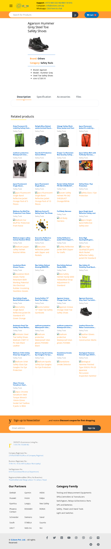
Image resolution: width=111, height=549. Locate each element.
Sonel (42, 517)
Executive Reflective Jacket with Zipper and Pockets (43, 239)
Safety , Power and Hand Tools (70, 509)
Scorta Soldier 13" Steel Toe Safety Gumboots (42, 299)
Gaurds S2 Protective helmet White (43, 154)
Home (6, 15)
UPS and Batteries (65, 505)
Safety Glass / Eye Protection (86, 185)
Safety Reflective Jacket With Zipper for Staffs (65, 239)
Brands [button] (7, 23)
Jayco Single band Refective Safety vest (87, 212)
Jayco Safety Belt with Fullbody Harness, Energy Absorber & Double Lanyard (87, 154)
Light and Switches (65, 513)
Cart (92, 15)
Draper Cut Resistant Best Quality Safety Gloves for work (65, 154)
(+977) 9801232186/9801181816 (58, 2)
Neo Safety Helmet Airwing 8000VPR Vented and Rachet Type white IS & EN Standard (42, 266)
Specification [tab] (44, 96)
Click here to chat (54, 8)
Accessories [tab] (63, 96)
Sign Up (91, 428)
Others (41, 58)
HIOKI (42, 492)
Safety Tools (46, 62)
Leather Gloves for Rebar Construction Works (86, 326)
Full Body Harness (64, 211)
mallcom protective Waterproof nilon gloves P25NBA (64, 326)
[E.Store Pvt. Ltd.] (47, 537)
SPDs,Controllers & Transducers (71, 496)
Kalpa (42, 498)
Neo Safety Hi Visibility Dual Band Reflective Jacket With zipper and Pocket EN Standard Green (87, 266)
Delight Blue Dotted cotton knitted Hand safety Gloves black (43, 127)
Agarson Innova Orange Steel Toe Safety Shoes (63, 299)
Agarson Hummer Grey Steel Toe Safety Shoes (87, 299)
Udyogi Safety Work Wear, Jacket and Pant (65, 127)
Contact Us (9, 32)
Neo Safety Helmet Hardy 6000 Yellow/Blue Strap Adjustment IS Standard (64, 266)
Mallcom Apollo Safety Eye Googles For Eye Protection (44, 354)
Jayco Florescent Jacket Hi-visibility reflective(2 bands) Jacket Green (86, 127)
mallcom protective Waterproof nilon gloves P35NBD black (43, 326)
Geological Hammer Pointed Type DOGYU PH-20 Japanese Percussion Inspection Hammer (87, 354)
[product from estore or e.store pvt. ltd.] (42, 140)
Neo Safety (44, 503)
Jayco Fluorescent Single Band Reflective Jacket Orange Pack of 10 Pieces (42, 185)
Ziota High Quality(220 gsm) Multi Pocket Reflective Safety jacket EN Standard (86, 239)
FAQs (6, 28)
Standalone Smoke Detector (64, 354)
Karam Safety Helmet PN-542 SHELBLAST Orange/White (65, 185)
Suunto (43, 522)
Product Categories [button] (12, 19)
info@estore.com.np (55, 5)
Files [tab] (78, 96)
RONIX (42, 509)
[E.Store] (11, 5)
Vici (41, 528)
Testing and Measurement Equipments (74, 492)
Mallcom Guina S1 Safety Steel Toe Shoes (44, 212)
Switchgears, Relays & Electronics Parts (74, 500)
